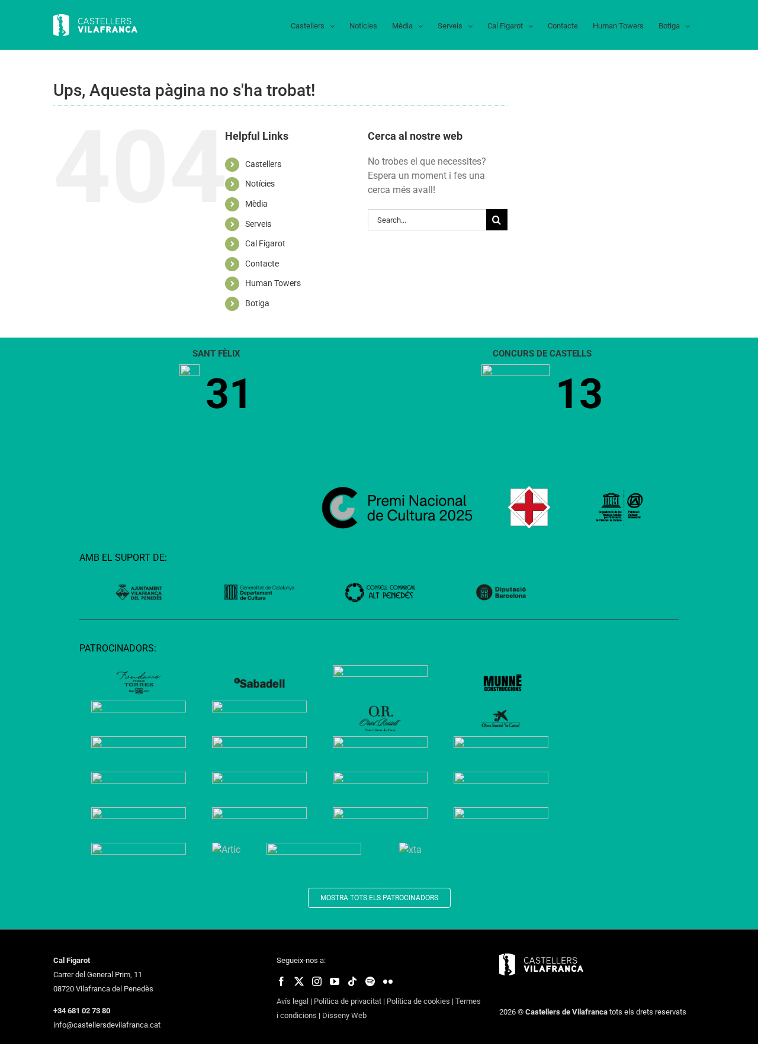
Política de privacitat (347, 1001)
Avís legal (293, 1001)
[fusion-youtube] (334, 981)
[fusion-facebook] (281, 981)
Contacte (262, 263)
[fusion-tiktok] (352, 981)
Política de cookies (418, 1001)
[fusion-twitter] (299, 981)
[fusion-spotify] (370, 981)
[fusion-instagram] (317, 981)
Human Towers (273, 283)
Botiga (257, 303)
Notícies (260, 183)
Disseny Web (344, 1015)
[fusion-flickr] (388, 981)
